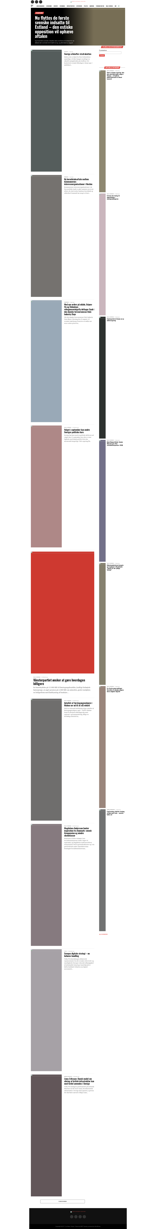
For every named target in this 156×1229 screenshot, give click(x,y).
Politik (86, 6)
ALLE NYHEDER (103, 934)
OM (115, 6)
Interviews (79, 6)
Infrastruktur (71, 6)
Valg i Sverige (109, 6)
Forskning (62, 6)
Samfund (92, 6)
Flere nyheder (63, 1201)
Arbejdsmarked (40, 6)
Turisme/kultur (100, 6)
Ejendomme (49, 6)
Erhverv (56, 6)
